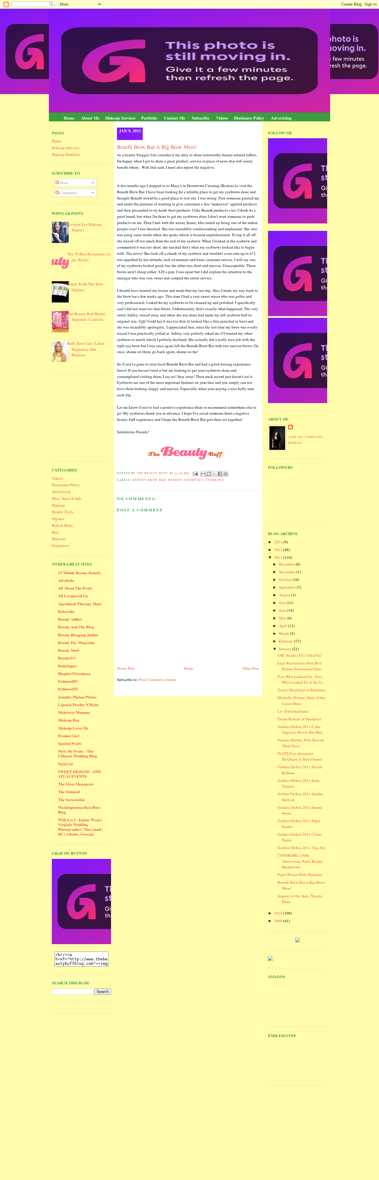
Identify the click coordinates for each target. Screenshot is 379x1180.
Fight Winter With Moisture (299, 874)
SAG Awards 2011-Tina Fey (299, 655)
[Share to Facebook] (220, 474)
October (286, 579)
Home (69, 118)
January (285, 648)
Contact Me (174, 118)
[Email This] (203, 474)
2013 (278, 542)
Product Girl (68, 735)
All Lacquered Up (73, 595)
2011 (278, 557)
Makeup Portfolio (66, 154)
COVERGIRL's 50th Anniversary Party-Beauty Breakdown (300, 861)
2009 (278, 920)
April (283, 625)
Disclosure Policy (249, 118)
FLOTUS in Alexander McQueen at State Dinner (299, 756)
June (283, 610)
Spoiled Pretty (70, 743)
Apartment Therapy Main (79, 603)
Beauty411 (67, 658)
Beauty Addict (70, 619)
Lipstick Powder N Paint (78, 704)
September (288, 587)
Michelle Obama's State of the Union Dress (301, 700)
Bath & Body (62, 525)
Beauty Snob (68, 650)
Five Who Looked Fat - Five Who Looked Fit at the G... (300, 679)
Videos (222, 118)
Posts (63, 182)
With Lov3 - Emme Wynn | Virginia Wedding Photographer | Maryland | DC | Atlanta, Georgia (80, 827)
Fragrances (60, 545)
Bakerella (66, 611)
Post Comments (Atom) (157, 679)
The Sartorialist (71, 799)
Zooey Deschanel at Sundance (301, 690)
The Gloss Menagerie (76, 784)
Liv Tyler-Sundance (293, 711)
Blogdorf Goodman (74, 673)
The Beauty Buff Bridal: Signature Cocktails (86, 316)
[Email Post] (195, 473)
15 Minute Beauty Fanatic (79, 572)
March (284, 633)
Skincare (59, 538)
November (287, 571)
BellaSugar (67, 666)
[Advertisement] (96, 417)
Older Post (251, 668)
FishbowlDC (68, 681)
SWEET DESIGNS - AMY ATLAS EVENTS (79, 774)
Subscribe (200, 118)
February (286, 641)
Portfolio (149, 118)
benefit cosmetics (185, 480)
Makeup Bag (68, 720)
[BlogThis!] (209, 474)
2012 (278, 549)
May (283, 618)
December (287, 564)
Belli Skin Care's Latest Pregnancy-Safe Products (86, 349)
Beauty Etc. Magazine (76, 642)
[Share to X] (214, 474)
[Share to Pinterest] (226, 474)
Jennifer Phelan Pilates (77, 697)
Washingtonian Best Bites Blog (79, 809)
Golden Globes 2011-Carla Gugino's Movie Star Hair (299, 729)
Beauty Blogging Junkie (78, 635)
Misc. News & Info (66, 498)
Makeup (58, 505)
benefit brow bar (149, 480)
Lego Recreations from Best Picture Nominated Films (299, 666)
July (283, 602)
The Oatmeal (69, 791)
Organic (58, 518)
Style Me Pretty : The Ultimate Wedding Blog (77, 753)
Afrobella (66, 580)
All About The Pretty (75, 588)
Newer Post (126, 668)
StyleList (65, 764)
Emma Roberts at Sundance (299, 719)
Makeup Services (120, 118)
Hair (55, 532)
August (285, 595)
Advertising (281, 118)
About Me (90, 118)
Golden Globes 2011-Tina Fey (301, 847)
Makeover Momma (74, 712)
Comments (68, 192)
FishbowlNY (68, 689)
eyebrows (215, 480)
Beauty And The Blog (76, 627)
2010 (278, 913)
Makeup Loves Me (73, 728)
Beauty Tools (62, 511)
